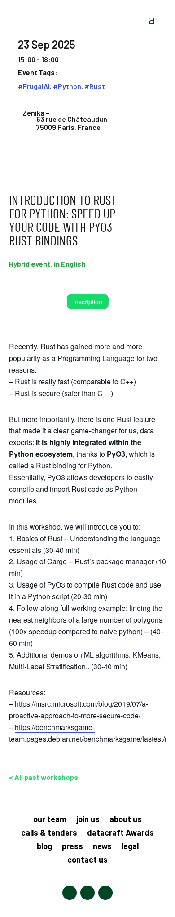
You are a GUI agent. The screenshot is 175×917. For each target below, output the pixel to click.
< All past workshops (43, 777)
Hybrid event (29, 263)
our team (49, 820)
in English (69, 263)
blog (44, 847)
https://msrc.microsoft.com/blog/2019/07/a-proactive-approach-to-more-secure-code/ (78, 710)
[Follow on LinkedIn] (69, 893)
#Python (67, 86)
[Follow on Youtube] (105, 893)
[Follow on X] (87, 893)
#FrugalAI (34, 86)
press (72, 847)
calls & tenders (49, 833)
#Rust (94, 86)
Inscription (87, 301)
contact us (87, 860)
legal (130, 847)
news (102, 847)
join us (88, 820)
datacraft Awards (120, 833)
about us (125, 820)
